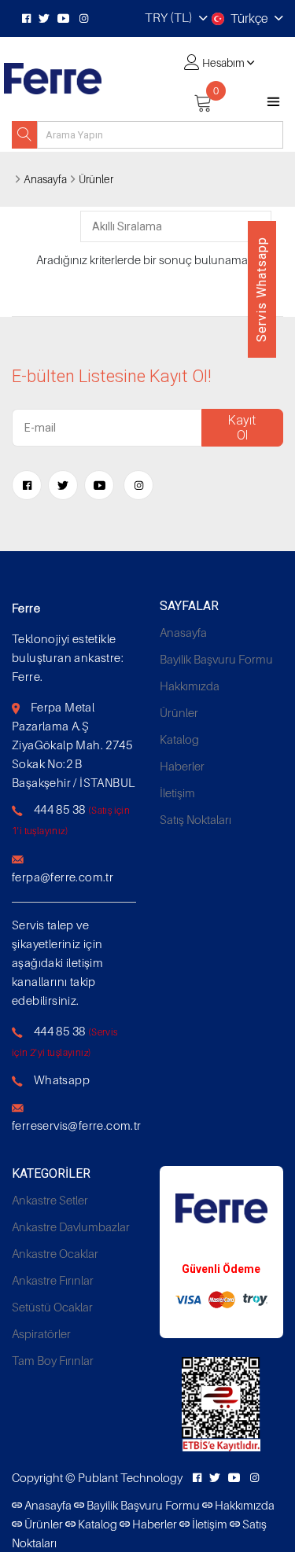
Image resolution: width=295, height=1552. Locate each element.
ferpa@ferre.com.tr (62, 877)
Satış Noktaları (195, 819)
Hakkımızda (189, 686)
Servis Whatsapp (261, 289)
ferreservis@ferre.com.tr (77, 1125)
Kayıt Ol (242, 428)
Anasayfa (45, 179)
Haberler (182, 766)
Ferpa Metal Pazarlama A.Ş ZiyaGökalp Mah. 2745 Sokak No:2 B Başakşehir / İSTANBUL (73, 744)
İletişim (177, 792)
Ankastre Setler (50, 1200)
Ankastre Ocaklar (55, 1253)
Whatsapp (62, 1079)
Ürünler (96, 179)
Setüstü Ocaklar (52, 1307)
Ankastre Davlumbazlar (71, 1226)
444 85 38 (60, 809)
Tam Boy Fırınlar (53, 1360)
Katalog (179, 739)
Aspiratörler (41, 1333)
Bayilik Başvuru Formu (216, 659)
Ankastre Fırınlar (53, 1280)
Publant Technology (130, 1477)
